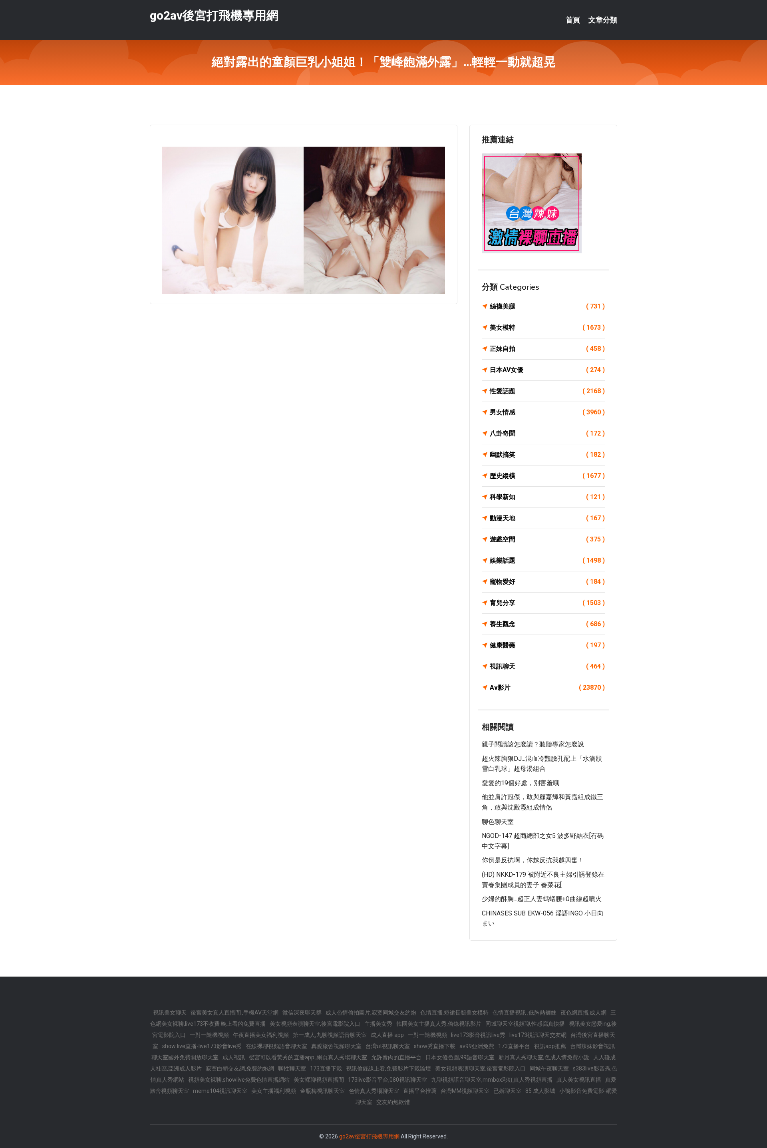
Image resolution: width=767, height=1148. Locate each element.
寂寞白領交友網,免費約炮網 (240, 1068)
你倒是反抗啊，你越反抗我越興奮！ (533, 860)
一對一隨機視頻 (209, 1035)
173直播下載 (326, 1068)
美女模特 (547, 327)
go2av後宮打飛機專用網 (214, 15)
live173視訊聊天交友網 (537, 1035)
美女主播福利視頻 (273, 1091)
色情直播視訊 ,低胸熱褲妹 (524, 1012)
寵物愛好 (547, 581)
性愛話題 (547, 391)
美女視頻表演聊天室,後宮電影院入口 (315, 1024)
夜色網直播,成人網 (583, 1012)
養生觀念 (547, 624)
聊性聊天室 (292, 1068)
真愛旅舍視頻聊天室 (336, 1046)
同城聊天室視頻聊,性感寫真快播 (525, 1024)
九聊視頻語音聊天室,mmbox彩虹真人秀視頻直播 (491, 1079)
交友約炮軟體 (393, 1102)
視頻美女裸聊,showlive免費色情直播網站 (239, 1079)
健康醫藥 (547, 645)
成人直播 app (387, 1035)
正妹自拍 (547, 348)
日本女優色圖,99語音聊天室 (460, 1057)
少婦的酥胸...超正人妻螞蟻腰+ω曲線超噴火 (542, 899)
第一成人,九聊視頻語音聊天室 (330, 1035)
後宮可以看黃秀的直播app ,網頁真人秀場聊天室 (308, 1057)
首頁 (573, 20)
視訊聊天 (547, 666)
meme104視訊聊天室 (220, 1091)
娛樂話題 (547, 560)
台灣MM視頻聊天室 (465, 1091)
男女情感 (547, 412)
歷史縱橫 (547, 475)
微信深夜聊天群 (302, 1012)
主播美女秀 (378, 1024)
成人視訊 (234, 1057)
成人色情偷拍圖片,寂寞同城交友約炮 (371, 1012)
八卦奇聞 (547, 433)
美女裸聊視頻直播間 (319, 1079)
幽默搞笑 (547, 454)
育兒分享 (547, 603)
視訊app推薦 (550, 1046)
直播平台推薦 (420, 1091)
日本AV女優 (547, 370)
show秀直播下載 (434, 1046)
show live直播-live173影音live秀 (202, 1046)
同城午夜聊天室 (549, 1068)
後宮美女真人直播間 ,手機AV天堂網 (234, 1012)
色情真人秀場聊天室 (374, 1091)
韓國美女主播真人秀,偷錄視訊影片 (438, 1024)
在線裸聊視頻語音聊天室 (276, 1046)
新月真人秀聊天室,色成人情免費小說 (544, 1057)
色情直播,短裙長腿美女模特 (454, 1012)
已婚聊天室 (507, 1091)
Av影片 (547, 687)
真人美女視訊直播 (578, 1079)
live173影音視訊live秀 (478, 1035)
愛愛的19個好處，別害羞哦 (520, 783)
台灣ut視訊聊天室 (388, 1046)
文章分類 (602, 20)
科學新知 (547, 497)
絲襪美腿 (547, 306)
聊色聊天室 (498, 822)
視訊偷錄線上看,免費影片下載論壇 (388, 1068)
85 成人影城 (540, 1091)
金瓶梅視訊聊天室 (322, 1091)
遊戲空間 (547, 539)
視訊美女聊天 (170, 1012)
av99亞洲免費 (476, 1046)
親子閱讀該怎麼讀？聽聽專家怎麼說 (533, 744)
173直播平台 (514, 1046)
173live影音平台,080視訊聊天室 (387, 1079)
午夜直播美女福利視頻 (261, 1035)
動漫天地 (547, 518)
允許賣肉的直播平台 (396, 1057)
